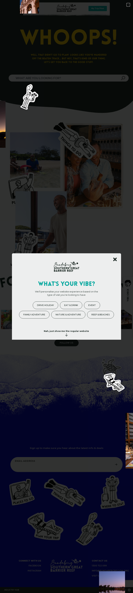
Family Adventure (34, 314)
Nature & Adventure (68, 314)
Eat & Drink (71, 305)
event (92, 305)
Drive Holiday (45, 305)
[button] (128, 4)
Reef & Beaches (100, 314)
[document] (66, 296)
